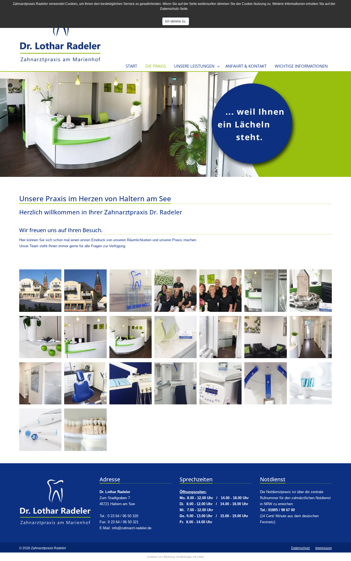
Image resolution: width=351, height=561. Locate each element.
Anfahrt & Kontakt (246, 66)
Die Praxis (155, 66)
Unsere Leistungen (194, 66)
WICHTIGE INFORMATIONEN (301, 66)
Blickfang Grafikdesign (178, 556)
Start (131, 66)
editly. (200, 556)
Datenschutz (300, 548)
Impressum (323, 548)
